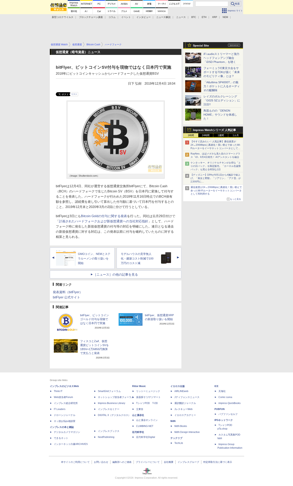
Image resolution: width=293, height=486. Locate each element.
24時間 (205, 135)
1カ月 (236, 135)
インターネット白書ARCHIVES (71, 444)
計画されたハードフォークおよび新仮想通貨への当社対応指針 (103, 221)
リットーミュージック (148, 391)
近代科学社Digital (145, 437)
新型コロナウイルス (62, 17)
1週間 (221, 135)
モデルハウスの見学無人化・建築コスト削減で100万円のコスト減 (137, 258)
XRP (214, 17)
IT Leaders (59, 409)
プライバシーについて (148, 462)
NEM (225, 17)
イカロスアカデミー (185, 415)
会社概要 (168, 462)
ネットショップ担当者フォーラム (116, 397)
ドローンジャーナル (64, 415)
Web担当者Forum (63, 397)
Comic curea (225, 397)
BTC (193, 17)
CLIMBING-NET (144, 426)
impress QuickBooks (229, 403)
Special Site (201, 45)
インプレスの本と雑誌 (62, 427)
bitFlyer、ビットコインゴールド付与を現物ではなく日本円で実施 (94, 319)
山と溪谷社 (138, 415)
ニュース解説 (163, 17)
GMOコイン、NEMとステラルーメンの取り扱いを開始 (94, 258)
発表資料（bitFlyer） (68, 292)
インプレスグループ (188, 462)
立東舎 (139, 409)
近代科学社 (138, 432)
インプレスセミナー (108, 409)
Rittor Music (139, 386)
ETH (204, 17)
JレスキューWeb (183, 409)
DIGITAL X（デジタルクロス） (114, 415)
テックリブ (176, 438)
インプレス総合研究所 (66, 403)
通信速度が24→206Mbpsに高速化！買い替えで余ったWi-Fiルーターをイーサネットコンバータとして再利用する (216, 190)
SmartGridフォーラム (109, 391)
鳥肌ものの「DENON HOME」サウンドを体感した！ (220, 114)
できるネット (61, 438)
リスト (74, 94)
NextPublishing (106, 437)
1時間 (191, 135)
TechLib (178, 443)
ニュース (181, 17)
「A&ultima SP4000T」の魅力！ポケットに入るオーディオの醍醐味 (222, 86)
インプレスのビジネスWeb (64, 386)
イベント (126, 17)
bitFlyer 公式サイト (66, 297)
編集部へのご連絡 (122, 462)
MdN (173, 421)
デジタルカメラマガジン (67, 432)
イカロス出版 (177, 386)
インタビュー (143, 17)
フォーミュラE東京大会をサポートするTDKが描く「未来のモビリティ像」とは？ (222, 72)
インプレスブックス (108, 431)
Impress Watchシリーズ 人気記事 (214, 130)
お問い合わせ (101, 462)
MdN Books (180, 426)
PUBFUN (219, 409)
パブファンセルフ (228, 414)
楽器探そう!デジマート (148, 397)
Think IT (58, 391)
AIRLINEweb (181, 391)
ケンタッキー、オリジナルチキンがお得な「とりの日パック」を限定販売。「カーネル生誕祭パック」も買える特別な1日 (216, 166)
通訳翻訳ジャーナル (185, 403)
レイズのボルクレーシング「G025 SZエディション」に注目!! (222, 100)
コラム (112, 17)
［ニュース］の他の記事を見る (115, 274)
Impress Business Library (111, 403)
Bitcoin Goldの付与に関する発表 (104, 216)
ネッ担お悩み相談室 (64, 421)
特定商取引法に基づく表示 (217, 462)
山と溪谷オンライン (147, 420)
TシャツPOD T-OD (147, 403)
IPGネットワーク (223, 420)
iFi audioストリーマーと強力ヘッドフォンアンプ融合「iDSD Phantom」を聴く (221, 57)
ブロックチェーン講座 (91, 17)
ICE (216, 386)
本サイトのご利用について (75, 462)
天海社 (222, 391)
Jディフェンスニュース (187, 397)
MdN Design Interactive (187, 432)
